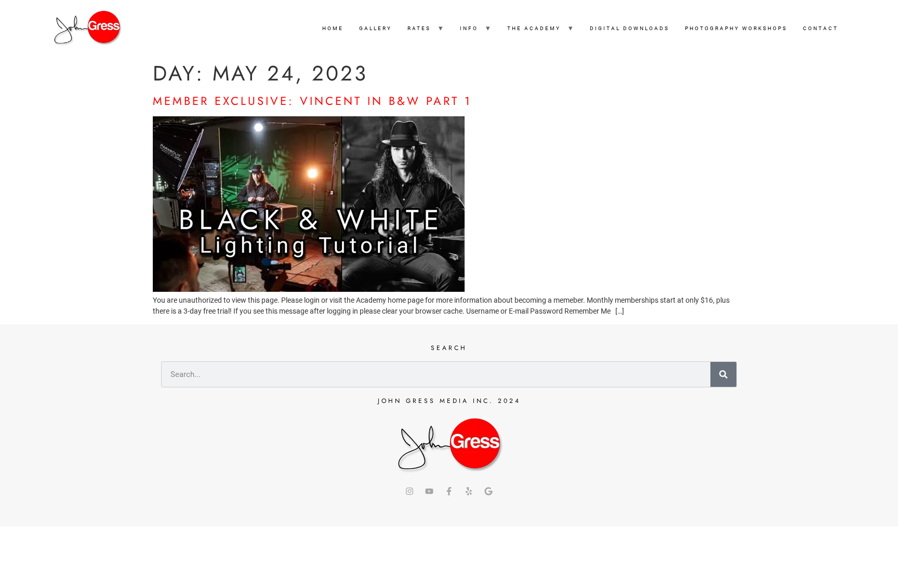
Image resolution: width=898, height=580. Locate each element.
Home (333, 28)
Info (469, 28)
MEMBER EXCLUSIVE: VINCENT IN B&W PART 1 (312, 100)
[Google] (488, 491)
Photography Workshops (736, 28)
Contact (820, 28)
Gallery (375, 28)
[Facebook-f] (449, 491)
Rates (419, 28)
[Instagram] (409, 491)
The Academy (534, 28)
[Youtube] (429, 491)
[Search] (723, 374)
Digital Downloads (629, 28)
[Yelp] (469, 491)
